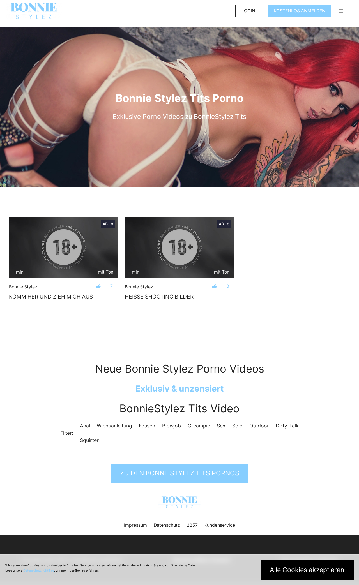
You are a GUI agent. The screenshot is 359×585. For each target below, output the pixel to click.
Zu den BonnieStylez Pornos (179, 473)
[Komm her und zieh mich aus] (63, 247)
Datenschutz (167, 525)
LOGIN (248, 10)
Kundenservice (219, 525)
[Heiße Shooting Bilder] (179, 247)
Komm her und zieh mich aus (51, 296)
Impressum (135, 525)
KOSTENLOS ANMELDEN (299, 10)
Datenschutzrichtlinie (38, 570)
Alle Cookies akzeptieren (307, 570)
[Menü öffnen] (341, 11)
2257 (192, 525)
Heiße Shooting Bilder (159, 296)
